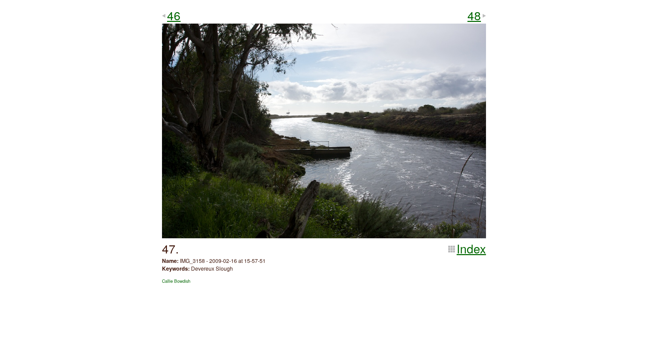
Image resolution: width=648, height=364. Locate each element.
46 (174, 15)
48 (474, 15)
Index (471, 248)
